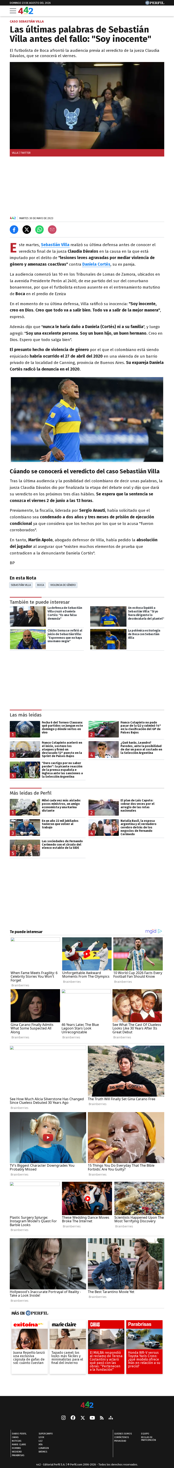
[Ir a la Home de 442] (25, 13)
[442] (87, 1405)
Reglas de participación (148, 1438)
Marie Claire (19, 1444)
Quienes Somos (123, 1433)
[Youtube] (92, 1418)
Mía (40, 1444)
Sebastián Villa (21, 585)
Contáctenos (121, 1437)
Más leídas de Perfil (31, 793)
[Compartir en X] (26, 229)
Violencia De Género (63, 585)
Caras (15, 1437)
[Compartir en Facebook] (14, 229)
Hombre (16, 1448)
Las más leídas (26, 715)
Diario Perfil (19, 1433)
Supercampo (46, 1433)
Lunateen (44, 1448)
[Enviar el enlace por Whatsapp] (39, 229)
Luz (41, 1441)
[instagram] (63, 1418)
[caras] (106, 1325)
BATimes (43, 1451)
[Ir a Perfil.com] (154, 4)
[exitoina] (29, 1325)
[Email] (52, 229)
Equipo (145, 1433)
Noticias (16, 1441)
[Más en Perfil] (36, 1313)
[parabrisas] (144, 1325)
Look (41, 1437)
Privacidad (120, 1441)
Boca (40, 585)
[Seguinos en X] (82, 1418)
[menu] (13, 11)
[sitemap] (111, 1418)
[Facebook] (73, 1418)
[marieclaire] (68, 1325)
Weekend (17, 1451)
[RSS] (102, 1418)
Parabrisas (18, 1455)
